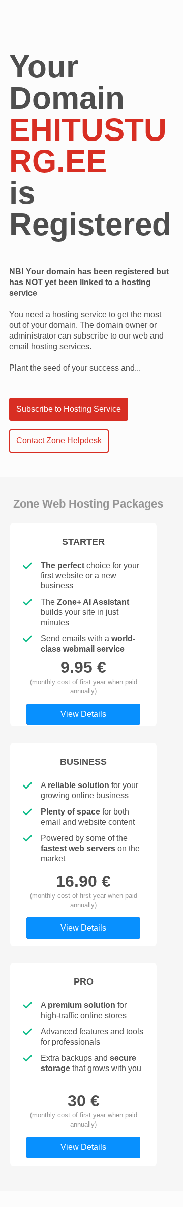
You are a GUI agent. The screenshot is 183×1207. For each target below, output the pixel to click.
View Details (83, 714)
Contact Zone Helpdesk (59, 440)
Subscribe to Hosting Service (68, 409)
